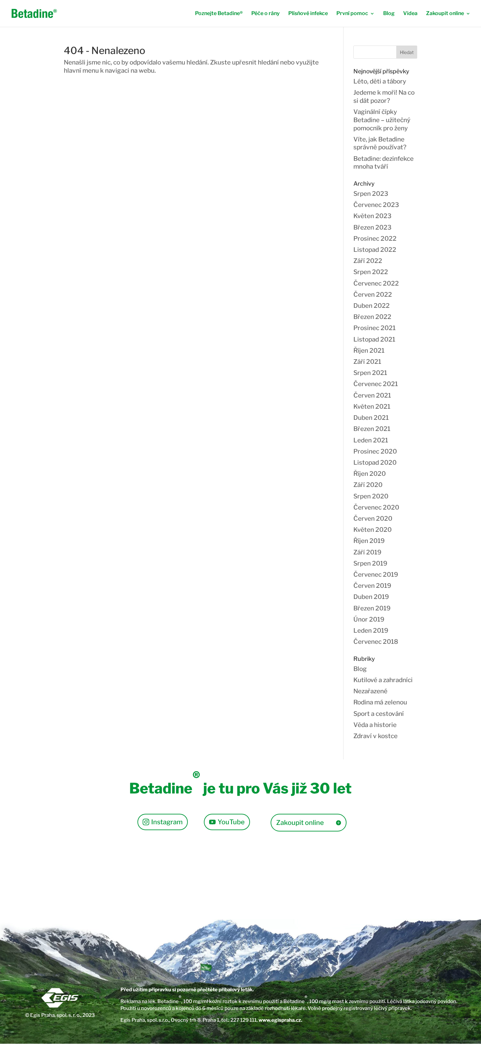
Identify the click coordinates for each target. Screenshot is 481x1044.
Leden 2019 (370, 630)
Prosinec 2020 (375, 451)
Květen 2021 (371, 406)
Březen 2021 (371, 429)
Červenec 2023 (376, 205)
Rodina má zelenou (380, 702)
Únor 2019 (368, 619)
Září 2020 (368, 485)
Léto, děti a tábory (379, 81)
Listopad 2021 (374, 339)
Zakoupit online (445, 13)
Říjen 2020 (369, 473)
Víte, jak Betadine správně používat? (379, 143)
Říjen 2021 (368, 350)
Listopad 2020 (375, 462)
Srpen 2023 (370, 193)
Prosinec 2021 (374, 328)
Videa (410, 13)
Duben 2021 (371, 417)
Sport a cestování (378, 714)
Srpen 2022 (370, 272)
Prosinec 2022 (375, 238)
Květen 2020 (372, 529)
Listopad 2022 (374, 249)
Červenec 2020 (376, 507)
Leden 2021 (370, 440)
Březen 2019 (372, 608)
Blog (389, 13)
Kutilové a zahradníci (383, 680)
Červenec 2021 (375, 384)
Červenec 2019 (375, 574)
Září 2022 (367, 261)
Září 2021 (367, 361)
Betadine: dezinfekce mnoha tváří (383, 163)
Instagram (167, 822)
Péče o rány (265, 13)
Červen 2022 (372, 294)
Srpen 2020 (370, 496)
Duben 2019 (371, 597)
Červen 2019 (372, 585)
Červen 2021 (372, 395)
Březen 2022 (372, 317)
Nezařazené (370, 691)
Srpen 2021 (370, 373)
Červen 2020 (372, 518)
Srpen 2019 (370, 563)
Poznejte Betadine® (219, 13)
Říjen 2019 (369, 541)
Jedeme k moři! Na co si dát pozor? (384, 96)
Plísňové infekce (308, 13)
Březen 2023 (372, 227)
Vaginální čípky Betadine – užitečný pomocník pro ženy (381, 120)
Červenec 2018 (375, 641)
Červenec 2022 (376, 283)
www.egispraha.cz (279, 1020)
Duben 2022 (371, 305)
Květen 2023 (372, 216)
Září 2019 (367, 552)
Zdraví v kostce (375, 736)
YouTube (231, 822)
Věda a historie (375, 725)
